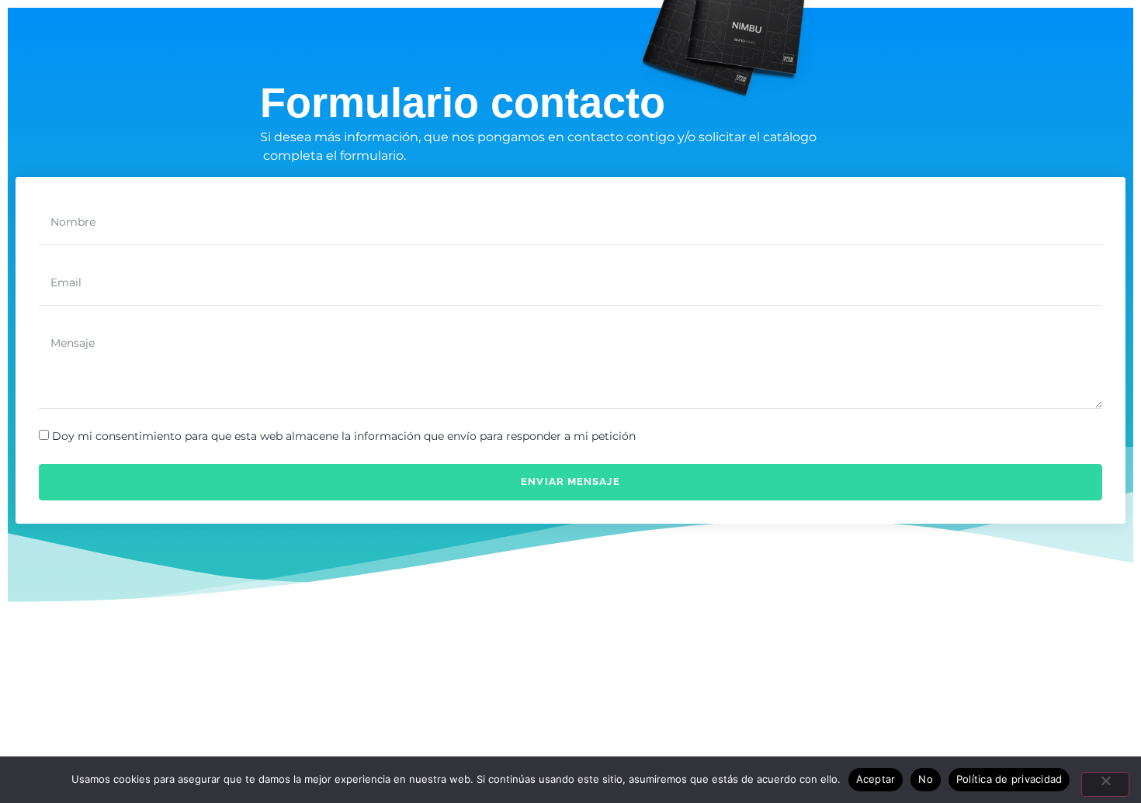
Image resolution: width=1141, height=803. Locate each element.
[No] (1105, 784)
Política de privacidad (1009, 779)
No (925, 779)
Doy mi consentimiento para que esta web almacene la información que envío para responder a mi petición (344, 437)
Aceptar (876, 779)
